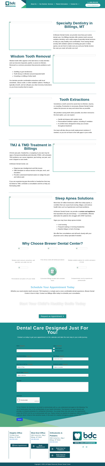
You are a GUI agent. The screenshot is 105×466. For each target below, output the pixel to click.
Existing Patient (59, 350)
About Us (34, 4)
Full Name (19, 348)
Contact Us (74, 4)
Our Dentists (43, 4)
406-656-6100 (13, 439)
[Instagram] (86, 447)
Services (50, 4)
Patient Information (62, 4)
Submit (19, 419)
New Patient (59, 348)
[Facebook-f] (83, 447)
